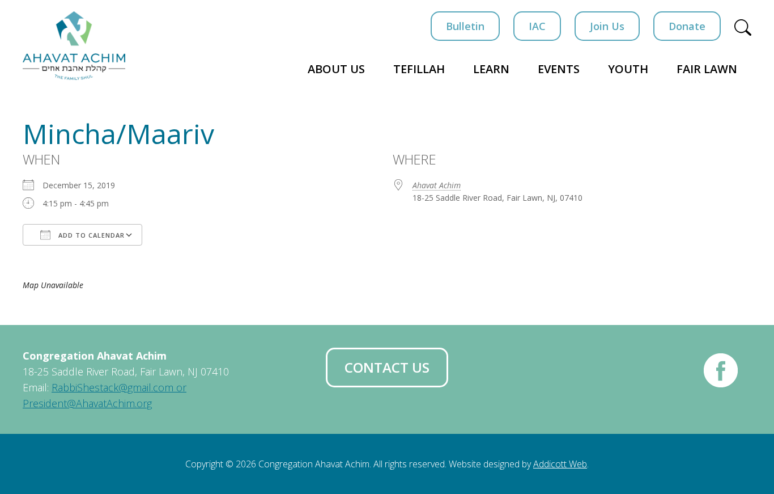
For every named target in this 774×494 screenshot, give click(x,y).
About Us (336, 69)
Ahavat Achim (436, 185)
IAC (537, 26)
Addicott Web (560, 464)
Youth (628, 69)
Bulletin (465, 26)
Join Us (607, 26)
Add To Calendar (90, 235)
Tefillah (419, 69)
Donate (687, 26)
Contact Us (387, 367)
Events (559, 69)
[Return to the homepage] (74, 45)
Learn (491, 69)
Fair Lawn (707, 69)
